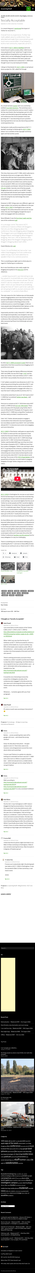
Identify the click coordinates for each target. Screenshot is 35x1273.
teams (23, 1193)
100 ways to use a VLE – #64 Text (10, 610)
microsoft (23, 1185)
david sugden (5, 1180)
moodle (31, 1188)
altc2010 (12, 16)
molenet (23, 1187)
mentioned (17, 28)
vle (31, 1159)
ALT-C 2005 (20, 67)
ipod (19, 1183)
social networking (6, 1160)
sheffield (12, 595)
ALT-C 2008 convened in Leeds (15, 363)
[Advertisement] (8, 984)
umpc (26, 1193)
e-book (31, 1146)
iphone (4, 1151)
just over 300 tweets (21, 405)
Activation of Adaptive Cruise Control (11, 1250)
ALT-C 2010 (4, 494)
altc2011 (17, 16)
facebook (3, 1148)
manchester (25, 593)
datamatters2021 (24, 1146)
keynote (20, 1151)
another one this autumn (21, 535)
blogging (24, 16)
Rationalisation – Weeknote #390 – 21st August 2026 (15, 1022)
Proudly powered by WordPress (8, 1270)
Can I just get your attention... (9, 1048)
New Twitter (4, 604)
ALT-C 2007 (9, 207)
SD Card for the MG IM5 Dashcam (10, 1257)
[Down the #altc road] (8, 566)
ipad (30, 1148)
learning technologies (7, 1154)
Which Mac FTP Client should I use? (11, 1260)
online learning (18, 1191)
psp (27, 1156)
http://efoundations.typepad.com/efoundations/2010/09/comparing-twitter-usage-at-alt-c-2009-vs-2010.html (19, 634)
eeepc (32, 1180)
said (16, 220)
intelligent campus (9, 1182)
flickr (8, 1149)
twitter (2, 17)
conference (30, 16)
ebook (28, 1180)
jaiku (21, 1183)
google (25, 1149)
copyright (29, 1176)
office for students (10, 1191)
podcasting (14, 1156)
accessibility (18, 1174)
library (3, 1185)
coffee (8, 1146)
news (30, 1154)
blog (21, 16)
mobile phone (14, 1188)
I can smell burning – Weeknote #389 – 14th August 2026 (17, 1028)
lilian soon (7, 1185)
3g (15, 1174)
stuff (16, 1159)
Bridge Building (15, 1235)
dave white (23, 591)
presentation (22, 1157)
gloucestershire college (16, 1148)
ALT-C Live (4, 584)
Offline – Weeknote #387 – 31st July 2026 (12, 1034)
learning (28, 1151)
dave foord (19, 1178)
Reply (6, 698)
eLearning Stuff (6, 9)
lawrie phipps (27, 1183)
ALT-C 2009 (4, 431)
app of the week (11, 1143)
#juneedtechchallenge (7, 1174)
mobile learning (5, 1188)
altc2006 (17, 591)
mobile (25, 1154)
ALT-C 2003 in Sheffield (16, 48)
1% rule (3, 188)
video (28, 1160)
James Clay (13, 23)
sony (13, 1160)
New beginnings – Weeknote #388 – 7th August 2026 (15, 1031)
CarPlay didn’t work (6, 1254)
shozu (8, 1193)
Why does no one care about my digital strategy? (14, 1218)
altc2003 (4, 591)
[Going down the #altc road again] (24, 566)
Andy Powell (7, 623)
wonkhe (4, 1195)
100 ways (4, 1141)
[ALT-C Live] (8, 579)
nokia (2, 1156)
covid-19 (14, 1178)
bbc (14, 1176)
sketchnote (13, 1193)
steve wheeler (19, 595)
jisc (15, 1151)
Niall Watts (7, 799)
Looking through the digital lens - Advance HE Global (15, 1217)
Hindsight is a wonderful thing (19, 1223)
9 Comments (20, 23)
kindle (24, 1151)
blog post (20, 269)
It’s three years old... (6, 1097)
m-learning (18, 1154)
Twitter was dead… (22, 397)
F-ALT (25, 373)
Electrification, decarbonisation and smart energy (14, 1025)
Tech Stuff (5, 1246)
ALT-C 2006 (26, 129)
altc (22, 1174)
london (13, 1185)
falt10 (14, 593)
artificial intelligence (6, 1176)
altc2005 (10, 591)
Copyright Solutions (12, 108)
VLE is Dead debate (24, 457)
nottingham (4, 595)
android (25, 1174)
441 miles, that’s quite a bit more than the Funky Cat (15, 1263)
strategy (18, 1193)
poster (15, 106)
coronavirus (6, 1178)
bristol (25, 1176)
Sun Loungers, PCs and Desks (19, 1239)
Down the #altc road (6, 571)
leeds (19, 593)
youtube (20, 1163)
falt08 (3, 593)
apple (3, 1143)
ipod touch (10, 1151)
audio (27, 1143)
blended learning (18, 1175)
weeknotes (12, 1162)
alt (9, 1141)
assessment (21, 1143)
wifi (28, 1193)
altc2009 (8, 16)
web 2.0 (3, 1163)
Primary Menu (33, 9)
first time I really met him (24, 218)
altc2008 (3, 16)
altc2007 (13, 1141)
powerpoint (26, 1191)
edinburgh (31, 591)
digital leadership (22, 1180)
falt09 (9, 593)
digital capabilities (14, 1180)
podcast (7, 1156)
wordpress (10, 1195)
